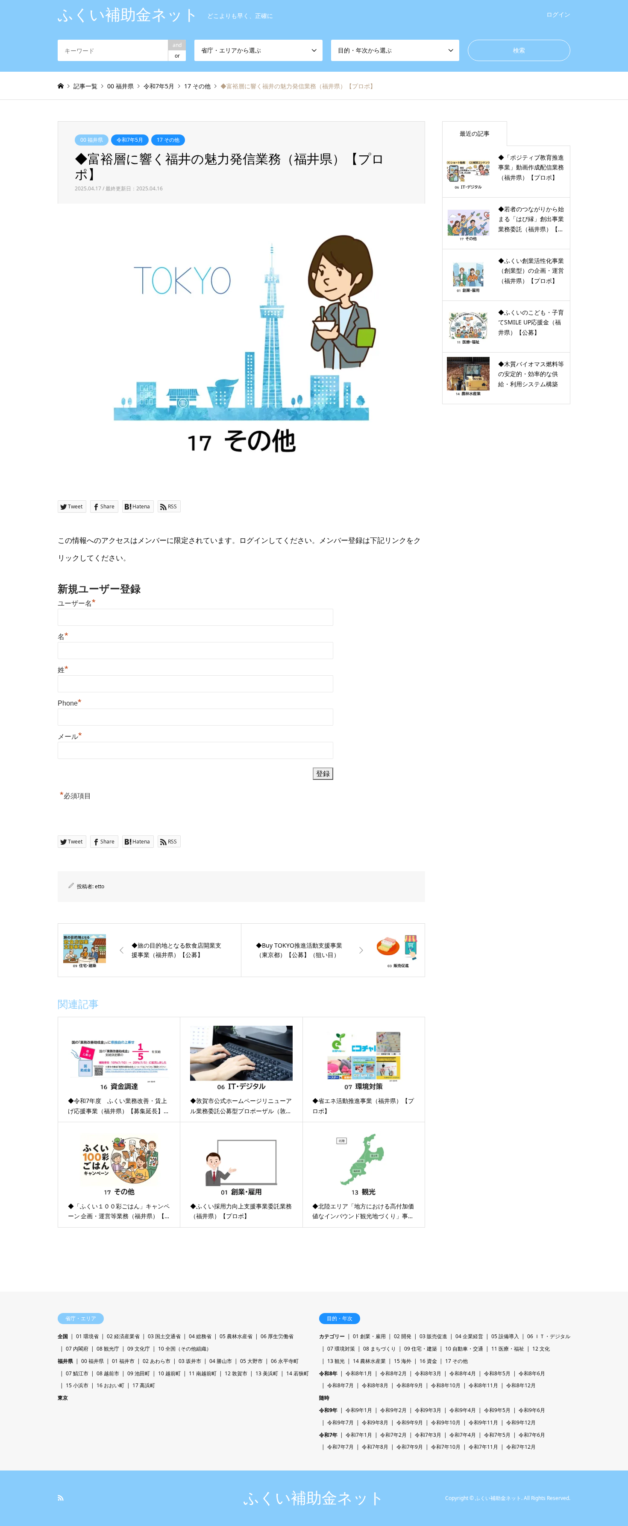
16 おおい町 (110, 1385)
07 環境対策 (341, 1348)
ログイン (558, 14)
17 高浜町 (143, 1385)
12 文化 (541, 1348)
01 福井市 (123, 1361)
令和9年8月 (375, 1422)
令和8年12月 (521, 1385)
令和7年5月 (130, 139)
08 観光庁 (108, 1348)
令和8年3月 (428, 1373)
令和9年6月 (532, 1410)
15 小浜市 (77, 1385)
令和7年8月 (375, 1446)
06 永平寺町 (285, 1361)
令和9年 (328, 1410)
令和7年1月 (359, 1434)
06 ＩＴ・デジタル (548, 1336)
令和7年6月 (532, 1434)
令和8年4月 (462, 1373)
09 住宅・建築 (420, 1348)
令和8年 (328, 1373)
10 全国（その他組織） (184, 1348)
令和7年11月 (483, 1446)
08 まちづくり (379, 1348)
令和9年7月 (340, 1422)
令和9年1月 (359, 1410)
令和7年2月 (393, 1434)
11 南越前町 (203, 1373)
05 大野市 (251, 1361)
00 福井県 (91, 139)
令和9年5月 (497, 1410)
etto (99, 886)
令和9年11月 (483, 1422)
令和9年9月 (409, 1422)
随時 (324, 1397)
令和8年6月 (532, 1373)
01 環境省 (87, 1336)
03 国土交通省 (164, 1336)
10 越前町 (169, 1373)
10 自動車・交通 (464, 1348)
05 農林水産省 (236, 1336)
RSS (61, 1498)
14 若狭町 (297, 1373)
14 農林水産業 (369, 1361)
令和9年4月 (462, 1410)
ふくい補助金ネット (314, 1498)
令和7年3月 (428, 1434)
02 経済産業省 (123, 1336)
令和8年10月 (446, 1385)
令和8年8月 (375, 1385)
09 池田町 (138, 1373)
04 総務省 (200, 1336)
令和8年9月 (409, 1385)
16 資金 (428, 1361)
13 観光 (336, 1361)
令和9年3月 (428, 1410)
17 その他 (168, 139)
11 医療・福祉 (507, 1348)
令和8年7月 (340, 1385)
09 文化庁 (138, 1348)
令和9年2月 (393, 1410)
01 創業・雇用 (369, 1336)
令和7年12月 (521, 1446)
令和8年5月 (497, 1373)
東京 (63, 1397)
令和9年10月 (446, 1422)
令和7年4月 (462, 1434)
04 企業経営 (469, 1336)
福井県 (65, 1361)
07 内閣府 (77, 1348)
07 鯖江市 (77, 1373)
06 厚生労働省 (277, 1336)
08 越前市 (108, 1373)
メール (70, 736)
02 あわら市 (156, 1361)
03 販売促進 (433, 1336)
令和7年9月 (409, 1446)
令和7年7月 (340, 1446)
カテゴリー (332, 1336)
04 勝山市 (220, 1361)
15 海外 (402, 1361)
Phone (70, 703)
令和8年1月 (359, 1373)
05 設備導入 (505, 1336)
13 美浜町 (266, 1373)
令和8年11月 (483, 1385)
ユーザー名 (77, 603)
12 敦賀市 (236, 1373)
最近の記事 (475, 133)
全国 (63, 1336)
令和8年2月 (393, 1373)
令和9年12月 (521, 1422)
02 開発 (402, 1336)
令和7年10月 (446, 1446)
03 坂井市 (190, 1361)
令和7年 (328, 1434)
